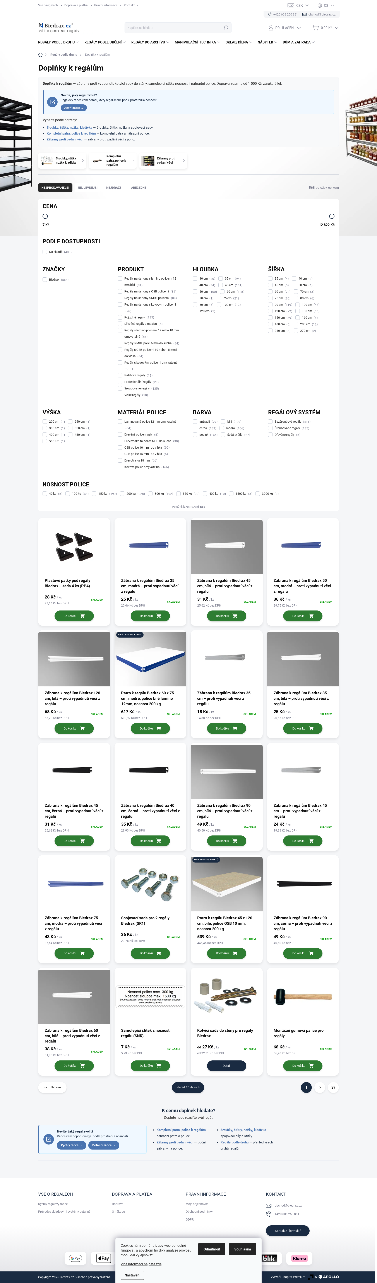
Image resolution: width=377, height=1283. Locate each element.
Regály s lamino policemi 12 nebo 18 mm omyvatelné (151, 334)
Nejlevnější (88, 187)
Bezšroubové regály (292, 422)
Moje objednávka (197, 1204)
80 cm (205, 305)
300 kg (163, 494)
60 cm (235, 292)
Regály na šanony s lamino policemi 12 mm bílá (150, 282)
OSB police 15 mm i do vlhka (145, 454)
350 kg (190, 494)
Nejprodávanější (55, 187)
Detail (226, 1065)
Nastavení (132, 1275)
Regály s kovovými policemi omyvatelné (150, 366)
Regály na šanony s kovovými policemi (150, 308)
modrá (234, 428)
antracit (207, 422)
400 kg (217, 494)
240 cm (282, 331)
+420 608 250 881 (287, 1214)
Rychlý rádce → (71, 1145)
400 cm (56, 435)
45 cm (233, 285)
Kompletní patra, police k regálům (71, 133)
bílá (233, 422)
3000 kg (270, 494)
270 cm (307, 331)
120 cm (206, 311)
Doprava (117, 1204)
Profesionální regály (141, 382)
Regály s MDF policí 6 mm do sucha (151, 343)
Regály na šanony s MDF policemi (150, 298)
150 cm (283, 318)
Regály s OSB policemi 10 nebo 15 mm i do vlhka (150, 353)
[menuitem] (59, 42)
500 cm (56, 441)
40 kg (55, 494)
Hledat (225, 27)
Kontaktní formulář (288, 1231)
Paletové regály (137, 375)
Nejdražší (114, 187)
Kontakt (129, 5)
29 (333, 1087)
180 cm (282, 324)
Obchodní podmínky (199, 1211)
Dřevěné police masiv (140, 434)
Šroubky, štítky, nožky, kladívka (69, 128)
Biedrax (58, 280)
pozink (207, 435)
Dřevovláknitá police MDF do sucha (151, 441)
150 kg (107, 494)
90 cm (283, 305)
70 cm (205, 298)
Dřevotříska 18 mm (140, 460)
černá (207, 428)
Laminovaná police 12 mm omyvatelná (150, 425)
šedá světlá (238, 435)
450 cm (82, 435)
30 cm (206, 278)
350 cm (82, 428)
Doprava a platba (76, 5)
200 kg (135, 494)
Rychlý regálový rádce (53, 1204)
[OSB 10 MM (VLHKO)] (226, 886)
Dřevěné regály (287, 435)
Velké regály (135, 395)
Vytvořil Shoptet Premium (288, 1277)
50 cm (207, 292)
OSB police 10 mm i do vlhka (146, 448)
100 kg (79, 494)
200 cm (308, 324)
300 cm (56, 428)
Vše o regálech (48, 5)
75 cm (230, 298)
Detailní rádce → (103, 1145)
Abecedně (138, 187)
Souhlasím (242, 1249)
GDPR (190, 1219)
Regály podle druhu (234, 1142)
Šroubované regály (141, 388)
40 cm (206, 285)
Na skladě (59, 252)
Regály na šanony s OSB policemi (149, 291)
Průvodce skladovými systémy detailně (64, 1211)
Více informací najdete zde (141, 1264)
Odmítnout (212, 1249)
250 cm (82, 422)
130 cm (310, 311)
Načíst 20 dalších (188, 1087)
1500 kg (243, 494)
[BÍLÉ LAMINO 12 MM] (150, 661)
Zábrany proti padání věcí (65, 139)
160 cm (309, 318)
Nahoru (56, 1087)
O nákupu (118, 1211)
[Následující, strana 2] (319, 1087)
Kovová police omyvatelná (146, 467)
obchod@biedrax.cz (288, 1205)
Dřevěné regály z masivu (142, 324)
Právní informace (105, 5)
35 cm (232, 278)
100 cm (231, 305)
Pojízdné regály (138, 317)
